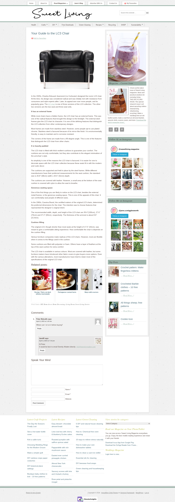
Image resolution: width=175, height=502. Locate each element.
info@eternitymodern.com (86, 347)
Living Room (70, 304)
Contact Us (113, 3)
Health (33, 25)
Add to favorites (39, 38)
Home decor (48, 304)
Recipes (98, 25)
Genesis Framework (127, 493)
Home (31, 3)
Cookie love (127, 319)
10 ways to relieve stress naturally (89, 440)
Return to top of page (33, 493)
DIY (52, 25)
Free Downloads (68, 25)
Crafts (42, 25)
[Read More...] (128, 275)
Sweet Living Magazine (48, 13)
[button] (116, 163)
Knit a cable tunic (34, 440)
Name (67, 389)
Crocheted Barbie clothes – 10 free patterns (130, 287)
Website (68, 399)
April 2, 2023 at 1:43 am (44, 321)
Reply (39, 328)
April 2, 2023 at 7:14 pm (47, 340)
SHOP (123, 25)
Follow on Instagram (120, 154)
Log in (147, 493)
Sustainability (135, 25)
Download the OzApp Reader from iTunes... (121, 445)
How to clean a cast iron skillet (88, 453)
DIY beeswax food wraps (86, 463)
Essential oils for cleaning (86, 458)
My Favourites (132, 3)
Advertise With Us (96, 3)
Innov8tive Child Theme (109, 493)
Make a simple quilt (35, 453)
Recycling (112, 25)
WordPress (139, 493)
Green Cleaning (84, 25)
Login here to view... (112, 454)
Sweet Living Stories (82, 304)
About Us (43, 3)
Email (67, 394)
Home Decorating (59, 304)
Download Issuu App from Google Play (119, 443)
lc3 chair (51, 104)
